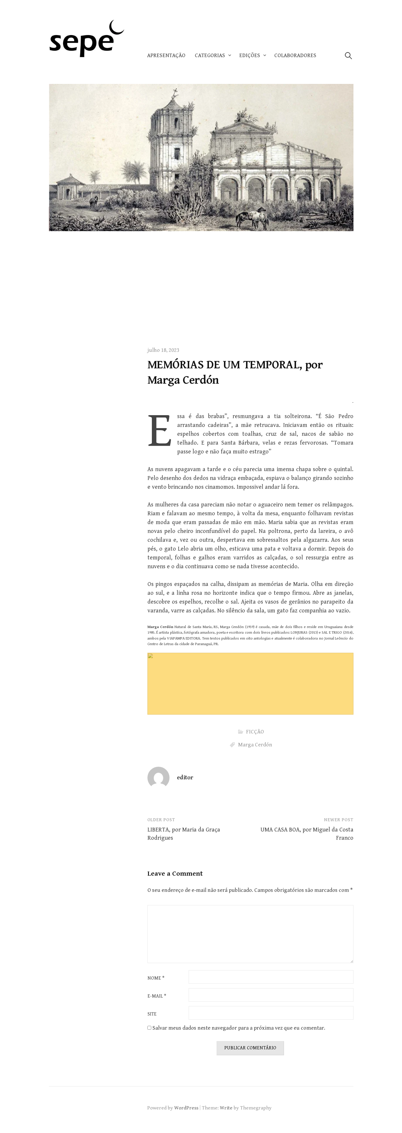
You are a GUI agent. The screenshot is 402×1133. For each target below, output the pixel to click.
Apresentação (166, 55)
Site (152, 1014)
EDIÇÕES (249, 55)
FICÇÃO (255, 732)
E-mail (156, 996)
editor (185, 777)
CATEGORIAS (210, 55)
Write (226, 1108)
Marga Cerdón (255, 745)
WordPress (186, 1108)
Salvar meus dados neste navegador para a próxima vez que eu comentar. (238, 1028)
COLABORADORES (295, 55)
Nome (156, 978)
